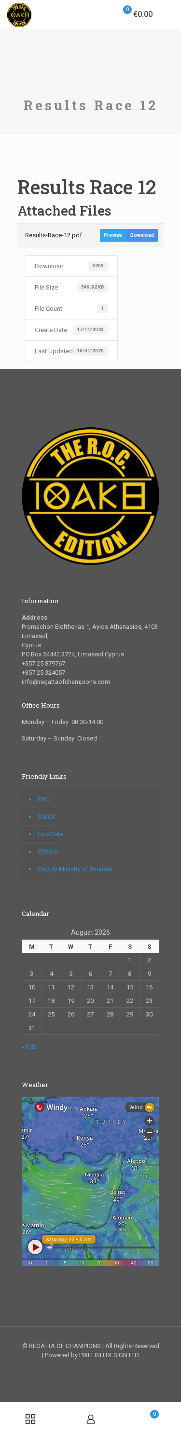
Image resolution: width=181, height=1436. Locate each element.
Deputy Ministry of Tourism (75, 868)
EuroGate (50, 834)
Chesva (48, 851)
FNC (43, 799)
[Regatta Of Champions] (19, 14)
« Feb (29, 1046)
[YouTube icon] (90, 1368)
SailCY (46, 816)
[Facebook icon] (80, 1368)
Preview (113, 235)
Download (142, 235)
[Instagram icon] (100, 1368)
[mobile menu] (168, 14)
